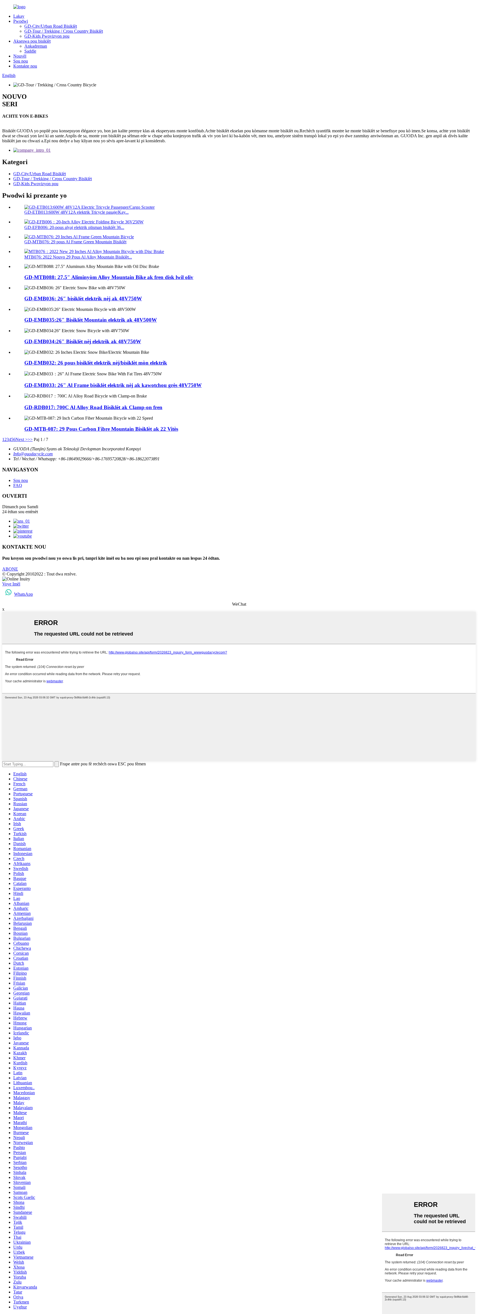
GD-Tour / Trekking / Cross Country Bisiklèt (63, 31)
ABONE (10, 569)
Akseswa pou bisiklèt (32, 41)
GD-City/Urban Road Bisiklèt (50, 26)
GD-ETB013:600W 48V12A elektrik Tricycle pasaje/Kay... (76, 212)
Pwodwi (20, 21)
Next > (21, 439)
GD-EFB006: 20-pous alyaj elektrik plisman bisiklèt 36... (74, 227)
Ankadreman (35, 46)
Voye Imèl (11, 584)
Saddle (30, 51)
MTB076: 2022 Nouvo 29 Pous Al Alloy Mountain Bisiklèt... (78, 257)
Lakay (18, 16)
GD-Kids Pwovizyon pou (46, 36)
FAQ (17, 485)
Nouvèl (19, 56)
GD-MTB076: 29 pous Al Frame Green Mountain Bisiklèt (75, 241)
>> (30, 439)
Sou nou (20, 61)
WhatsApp (23, 594)
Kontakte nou (25, 66)
